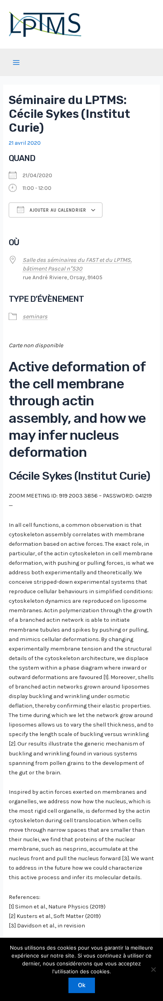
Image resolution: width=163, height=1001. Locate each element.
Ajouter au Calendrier (57, 210)
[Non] (153, 969)
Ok (81, 985)
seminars (35, 316)
